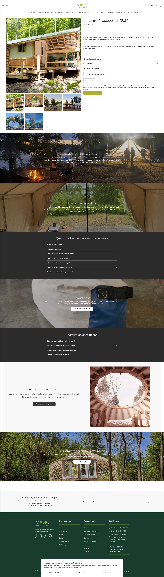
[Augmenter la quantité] (93, 81)
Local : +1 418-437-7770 (118, 531)
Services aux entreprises (44, 404)
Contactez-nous (82, 461)
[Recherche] (152, 6)
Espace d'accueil (88, 545)
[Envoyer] (148, 502)
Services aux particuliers (91, 531)
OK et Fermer (81, 572)
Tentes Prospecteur (64, 541)
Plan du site (126, 571)
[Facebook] (36, 536)
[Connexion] (156, 6)
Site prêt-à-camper (89, 534)
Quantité (86, 77)
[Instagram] (41, 536)
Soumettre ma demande (82, 308)
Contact (86, 552)
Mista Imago (62, 545)
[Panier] (160, 6)
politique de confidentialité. (73, 567)
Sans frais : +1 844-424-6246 (119, 528)
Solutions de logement (90, 541)
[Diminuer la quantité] (86, 81)
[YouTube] (45, 536)
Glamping (86, 538)
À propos (86, 548)
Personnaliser (106, 572)
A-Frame (61, 534)
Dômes (61, 538)
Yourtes (61, 528)
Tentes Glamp (63, 531)
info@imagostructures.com (119, 534)
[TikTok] (50, 536)
